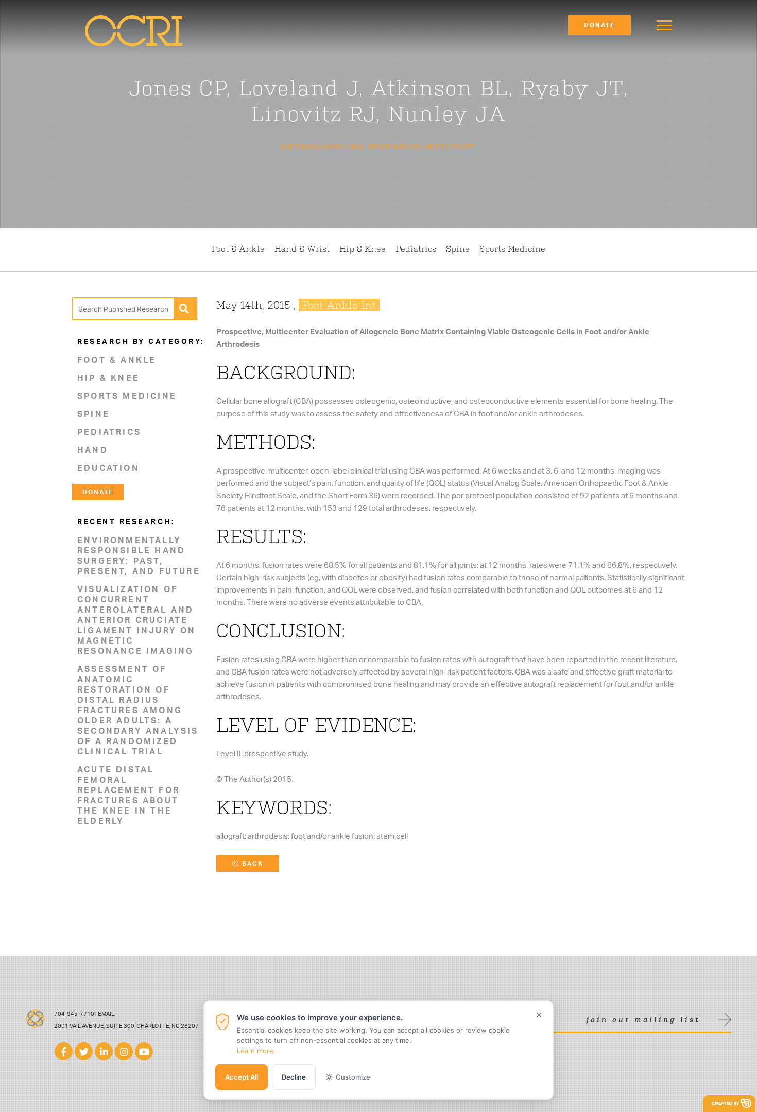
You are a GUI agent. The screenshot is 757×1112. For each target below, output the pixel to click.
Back (251, 863)
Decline (294, 1077)
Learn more (255, 1051)
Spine (458, 249)
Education (108, 468)
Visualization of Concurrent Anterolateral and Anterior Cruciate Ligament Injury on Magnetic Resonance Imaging (136, 620)
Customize (353, 1077)
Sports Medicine (512, 249)
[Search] (185, 308)
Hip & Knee (362, 249)
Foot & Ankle (238, 249)
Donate (599, 25)
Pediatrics (415, 249)
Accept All (241, 1077)
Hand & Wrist (302, 249)
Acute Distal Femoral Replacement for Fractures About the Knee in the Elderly (128, 795)
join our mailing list (643, 1020)
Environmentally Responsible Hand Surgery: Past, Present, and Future (138, 555)
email (106, 1013)
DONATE (97, 492)
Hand (92, 450)
